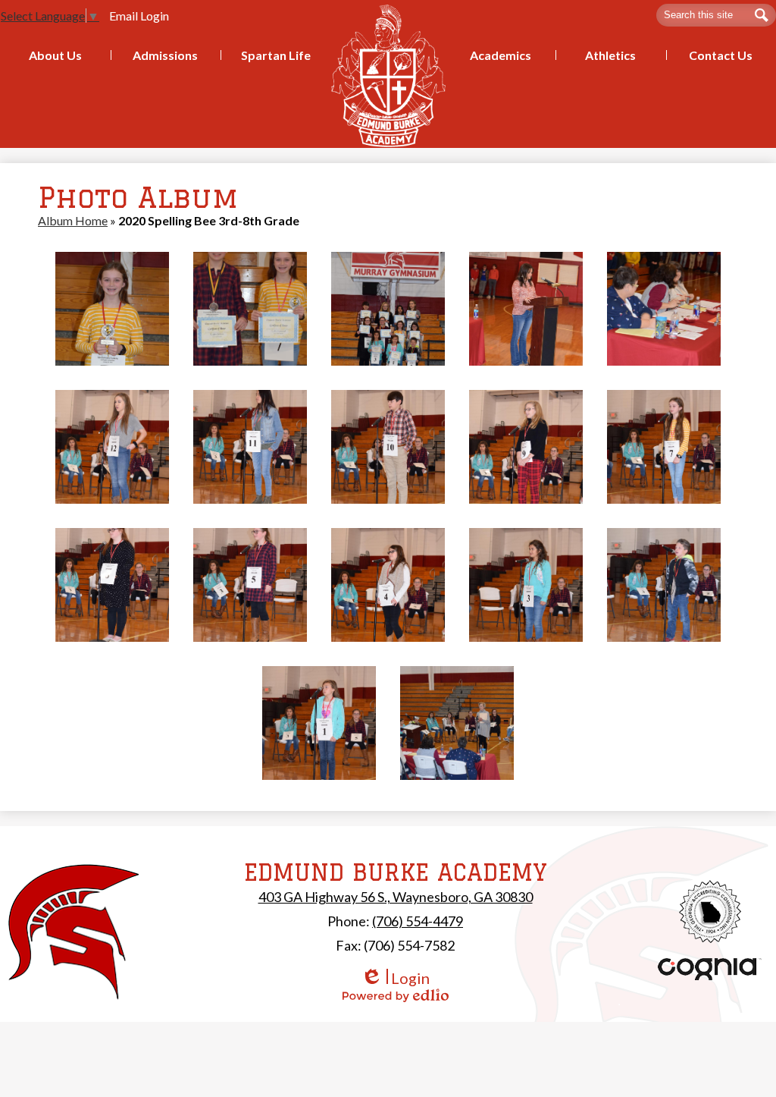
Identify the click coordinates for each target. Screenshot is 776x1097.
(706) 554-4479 (417, 921)
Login (395, 978)
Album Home (73, 220)
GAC (710, 911)
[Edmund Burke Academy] (388, 75)
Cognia (710, 969)
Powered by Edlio (396, 995)
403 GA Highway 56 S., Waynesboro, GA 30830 (395, 896)
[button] (55, 55)
